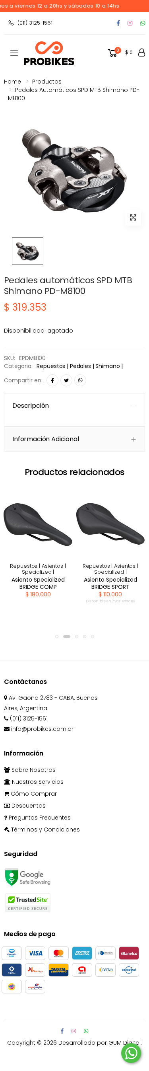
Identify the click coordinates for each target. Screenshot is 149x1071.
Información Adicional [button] (45, 439)
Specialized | (38, 572)
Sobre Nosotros (33, 770)
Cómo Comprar (33, 794)
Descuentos (28, 806)
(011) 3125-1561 (34, 23)
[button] (119, 53)
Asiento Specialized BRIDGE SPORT (110, 583)
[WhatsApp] (80, 380)
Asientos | (54, 566)
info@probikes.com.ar (42, 729)
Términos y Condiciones (45, 829)
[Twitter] (66, 380)
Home (12, 82)
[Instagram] (130, 23)
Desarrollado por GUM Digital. (100, 1043)
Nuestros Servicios (37, 782)
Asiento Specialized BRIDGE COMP (38, 583)
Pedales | (83, 366)
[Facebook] (118, 23)
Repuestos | (53, 366)
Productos (47, 82)
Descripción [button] (30, 405)
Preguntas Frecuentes (39, 818)
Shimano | (109, 366)
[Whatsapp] (142, 23)
